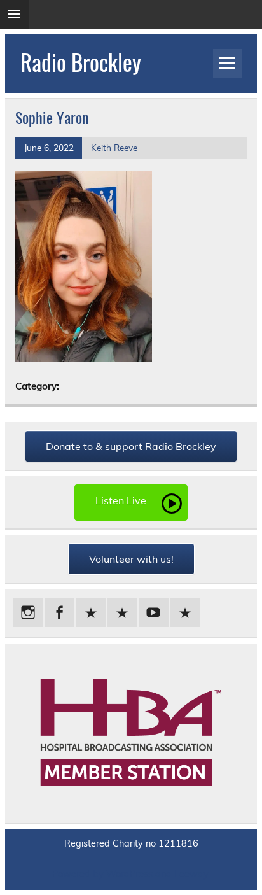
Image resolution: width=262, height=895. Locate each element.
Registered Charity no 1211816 (131, 843)
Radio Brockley (80, 61)
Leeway (191, 874)
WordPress (129, 874)
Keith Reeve (114, 147)
